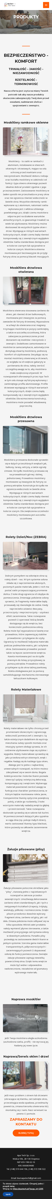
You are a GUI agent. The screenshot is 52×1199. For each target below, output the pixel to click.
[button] (26, 1133)
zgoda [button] (8, 1194)
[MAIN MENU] (46, 5)
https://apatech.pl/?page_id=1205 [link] (28, 1188)
